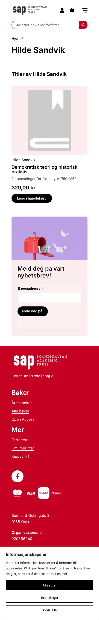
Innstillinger (49, 598)
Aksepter (50, 585)
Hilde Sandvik (23, 159)
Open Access (23, 419)
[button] (84, 10)
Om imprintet (23, 448)
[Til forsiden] (30, 10)
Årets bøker (22, 402)
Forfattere (20, 439)
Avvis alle (49, 610)
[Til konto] (62, 10)
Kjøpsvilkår (21, 456)
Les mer (61, 574)
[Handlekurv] (73, 10)
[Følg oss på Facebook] (17, 476)
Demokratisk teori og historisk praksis (44, 169)
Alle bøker (20, 411)
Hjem (16, 38)
